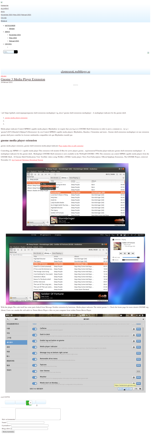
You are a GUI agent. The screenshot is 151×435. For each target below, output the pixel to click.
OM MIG (8, 44)
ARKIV (7, 32)
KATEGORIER (10, 25)
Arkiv (3, 12)
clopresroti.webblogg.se (75, 71)
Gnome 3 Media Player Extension (23, 79)
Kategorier (5, 5)
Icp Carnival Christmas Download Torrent (27, 160)
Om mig (3, 18)
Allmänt (5, 8)
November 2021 (7, 15)
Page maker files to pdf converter (71, 145)
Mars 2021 (17, 15)
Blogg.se (4, 21)
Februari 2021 (26, 15)
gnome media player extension (16, 117)
